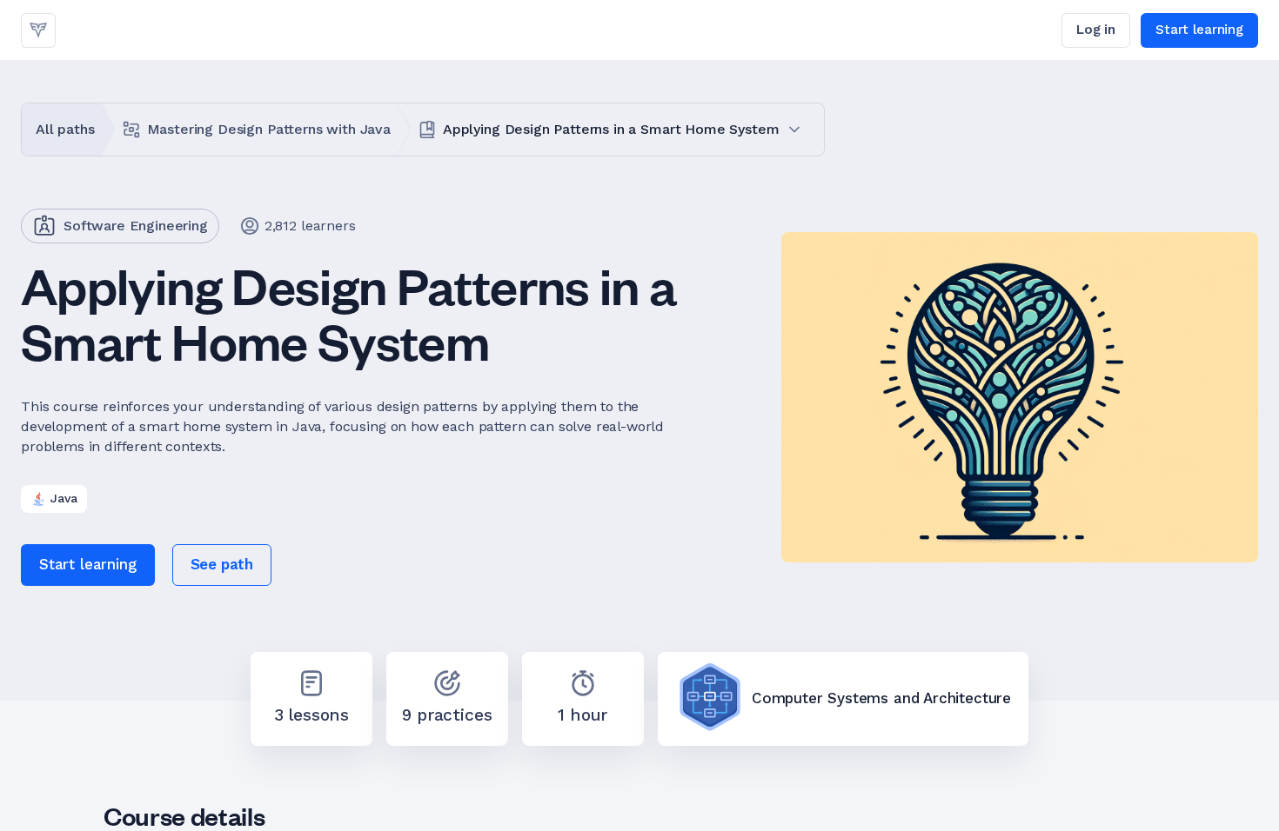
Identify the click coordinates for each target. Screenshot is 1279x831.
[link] (38, 30)
